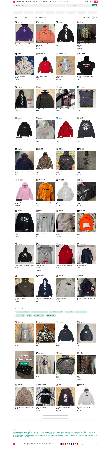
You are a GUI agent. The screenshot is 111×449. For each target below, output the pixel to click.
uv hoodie (86, 433)
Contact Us (31, 443)
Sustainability (39, 443)
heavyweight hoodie (80, 435)
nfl (53, 432)
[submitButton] (94, 5)
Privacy (56, 443)
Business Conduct (27, 444)
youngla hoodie (85, 431)
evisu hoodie (67, 433)
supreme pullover (88, 435)
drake (15, 435)
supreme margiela (41, 431)
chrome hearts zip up (59, 432)
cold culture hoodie (50, 431)
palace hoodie (26, 431)
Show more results (55, 417)
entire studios (66, 435)
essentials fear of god (17, 431)
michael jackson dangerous (49, 435)
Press (35, 443)
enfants (25, 432)
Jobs (43, 443)
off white (41, 435)
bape (14, 432)
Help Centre (26, 443)
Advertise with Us (48, 443)
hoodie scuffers (79, 432)
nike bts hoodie (33, 431)
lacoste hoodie (78, 431)
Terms (53, 443)
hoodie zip (30, 432)
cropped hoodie (61, 433)
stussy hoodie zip (33, 435)
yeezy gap (95, 435)
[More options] (15, 50)
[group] (24, 365)
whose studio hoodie (18, 436)
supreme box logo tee (69, 431)
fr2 (38, 435)
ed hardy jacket (59, 435)
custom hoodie (26, 436)
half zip (73, 432)
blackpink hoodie (24, 433)
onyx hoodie (57, 431)
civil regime (54, 433)
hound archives (92, 431)
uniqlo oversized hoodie (47, 432)
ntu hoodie (72, 435)
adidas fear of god (93, 433)
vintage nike (26, 435)
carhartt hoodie (68, 432)
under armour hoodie (37, 432)
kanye (38, 433)
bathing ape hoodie (87, 432)
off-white (62, 431)
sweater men (74, 433)
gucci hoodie (20, 435)
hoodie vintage (80, 433)
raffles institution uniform (46, 433)
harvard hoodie (19, 432)
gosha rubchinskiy (33, 433)
